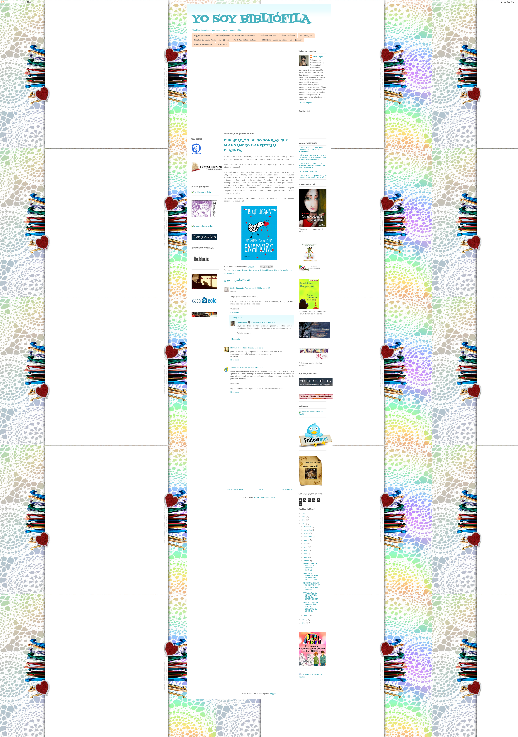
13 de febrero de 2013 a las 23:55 (250, 368)
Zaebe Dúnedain (237, 288)
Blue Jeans (236, 270)
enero (306, 615)
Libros (276, 270)
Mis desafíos (306, 35)
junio (306, 547)
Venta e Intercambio (203, 44)
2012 (304, 620)
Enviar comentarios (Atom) (264, 497)
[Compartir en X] (266, 266)
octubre (307, 533)
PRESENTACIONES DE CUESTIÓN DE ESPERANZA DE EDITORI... (311, 586)
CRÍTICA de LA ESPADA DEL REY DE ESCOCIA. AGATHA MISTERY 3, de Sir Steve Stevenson (312, 157)
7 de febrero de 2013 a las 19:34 (257, 288)
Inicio (261, 489)
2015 (304, 517)
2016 (304, 513)
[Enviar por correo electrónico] (261, 266)
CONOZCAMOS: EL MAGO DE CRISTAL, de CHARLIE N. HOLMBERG (311, 149)
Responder (234, 312)
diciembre (308, 527)
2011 (304, 623)
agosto (307, 540)
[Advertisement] (259, 70)
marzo (306, 557)
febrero (307, 561)
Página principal (202, 35)
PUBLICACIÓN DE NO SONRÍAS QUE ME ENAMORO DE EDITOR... (310, 607)
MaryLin (233, 348)
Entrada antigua (286, 489)
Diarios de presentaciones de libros (211, 40)
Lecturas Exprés (268, 35)
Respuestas (237, 317)
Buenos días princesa (250, 270)
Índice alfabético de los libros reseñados (235, 35)
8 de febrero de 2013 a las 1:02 (263, 322)
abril (306, 554)
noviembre (308, 530)
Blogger (272, 694)
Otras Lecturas (288, 35)
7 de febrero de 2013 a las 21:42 (250, 348)
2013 (304, 524)
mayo (306, 550)
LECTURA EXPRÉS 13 (308, 172)
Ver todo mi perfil (305, 103)
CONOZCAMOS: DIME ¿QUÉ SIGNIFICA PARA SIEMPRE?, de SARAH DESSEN (312, 165)
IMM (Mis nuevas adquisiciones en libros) (281, 40)
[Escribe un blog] (264, 266)
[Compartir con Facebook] (269, 266)
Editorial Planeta (266, 270)
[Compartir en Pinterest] (271, 266)
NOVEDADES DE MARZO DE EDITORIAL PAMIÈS (310, 567)
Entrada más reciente (234, 489)
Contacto (222, 44)
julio (305, 544)
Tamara (233, 368)
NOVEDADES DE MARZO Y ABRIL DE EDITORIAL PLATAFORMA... (311, 576)
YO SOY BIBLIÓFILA (251, 19)
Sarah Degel (242, 322)
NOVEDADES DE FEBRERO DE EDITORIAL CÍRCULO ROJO (310, 596)
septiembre (308, 537)
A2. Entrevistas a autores (245, 40)
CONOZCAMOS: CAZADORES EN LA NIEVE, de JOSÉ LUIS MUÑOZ (312, 176)
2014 (304, 520)
